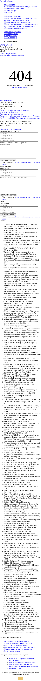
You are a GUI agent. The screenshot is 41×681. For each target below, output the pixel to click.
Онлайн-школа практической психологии (19, 647)
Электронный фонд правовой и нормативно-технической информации (23, 665)
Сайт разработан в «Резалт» (10, 129)
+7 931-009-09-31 (6, 45)
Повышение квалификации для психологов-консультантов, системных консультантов (21, 25)
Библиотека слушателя (12, 32)
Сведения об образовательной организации (20, 7)
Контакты (8, 12)
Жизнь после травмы (12, 651)
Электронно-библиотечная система (22, 662)
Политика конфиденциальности (12, 114)
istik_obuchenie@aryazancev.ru (11, 112)
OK (20, 678)
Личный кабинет (6, 1)
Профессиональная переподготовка (17, 22)
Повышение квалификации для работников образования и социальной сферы (20, 19)
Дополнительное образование (15, 28)
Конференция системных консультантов (19, 649)
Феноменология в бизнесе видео (16, 641)
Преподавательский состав (14, 9)
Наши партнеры (10, 10)
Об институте (9, 5)
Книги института (10, 38)
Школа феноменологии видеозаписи (18, 643)
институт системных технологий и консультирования (12, 54)
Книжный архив (15, 668)
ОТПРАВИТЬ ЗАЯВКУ (8, 160)
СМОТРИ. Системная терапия (15, 645)
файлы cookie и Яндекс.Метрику (22, 672)
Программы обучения (12, 16)
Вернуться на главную (20, 87)
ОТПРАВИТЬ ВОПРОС (8, 195)
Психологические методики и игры (11, 35)
